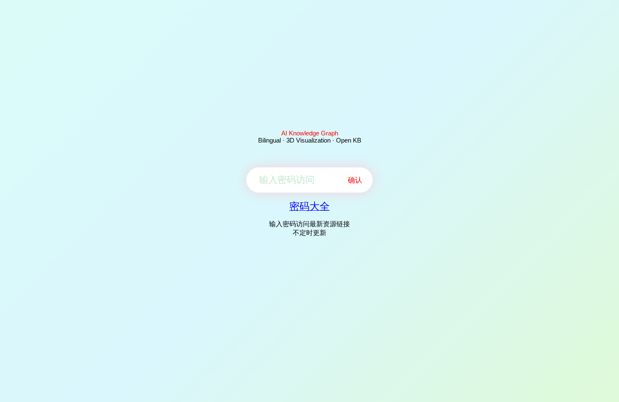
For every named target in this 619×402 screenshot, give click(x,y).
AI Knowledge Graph (309, 133)
